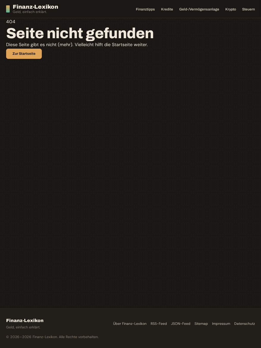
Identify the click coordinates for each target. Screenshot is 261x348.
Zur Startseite (23, 54)
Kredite (167, 9)
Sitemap (201, 323)
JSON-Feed (180, 323)
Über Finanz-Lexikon (130, 323)
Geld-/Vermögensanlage (199, 9)
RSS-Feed (159, 323)
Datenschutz (244, 323)
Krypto (230, 9)
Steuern (248, 9)
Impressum (221, 323)
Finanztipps (145, 9)
